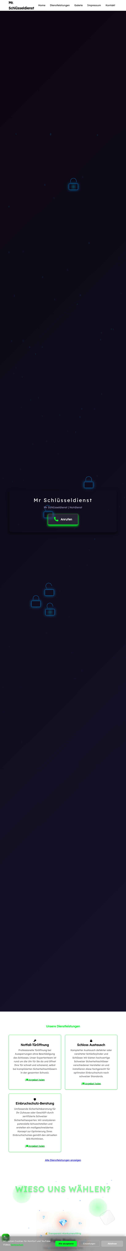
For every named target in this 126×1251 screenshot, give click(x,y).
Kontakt (110, 5)
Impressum (94, 5)
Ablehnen (112, 1244)
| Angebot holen (35, 1079)
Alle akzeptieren (66, 1244)
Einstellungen (89, 1244)
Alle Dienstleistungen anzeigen (63, 1160)
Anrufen (66, 519)
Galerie (78, 5)
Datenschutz (17, 1244)
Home (41, 5)
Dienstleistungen (60, 5)
